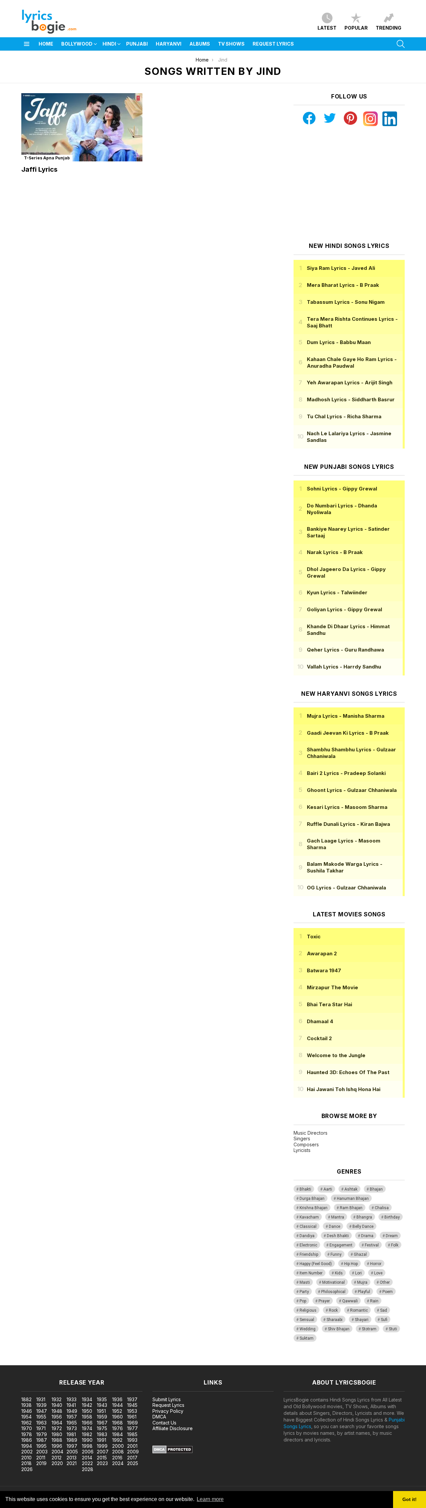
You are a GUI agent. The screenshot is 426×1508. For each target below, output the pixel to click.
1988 (57, 1440)
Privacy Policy (167, 1411)
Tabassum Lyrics (346, 302)
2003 (42, 1451)
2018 (26, 1463)
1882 (26, 1399)
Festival (372, 1245)
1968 (117, 1422)
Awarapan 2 (322, 953)
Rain (374, 1301)
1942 (87, 1405)
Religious (308, 1310)
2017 (132, 1457)
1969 (132, 1422)
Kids (339, 1273)
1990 (87, 1440)
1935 (102, 1399)
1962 (26, 1422)
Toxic (313, 936)
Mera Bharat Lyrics (343, 285)
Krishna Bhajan (313, 1208)
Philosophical (333, 1291)
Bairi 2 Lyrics (346, 773)
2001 (132, 1446)
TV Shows (231, 44)
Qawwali (350, 1301)
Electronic (308, 1245)
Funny (335, 1254)
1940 (57, 1405)
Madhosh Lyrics (351, 399)
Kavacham (309, 1217)
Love (378, 1273)
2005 (72, 1451)
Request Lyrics (273, 44)
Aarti (327, 1189)
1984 (117, 1434)
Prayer (324, 1301)
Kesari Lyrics (347, 807)
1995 (41, 1446)
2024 (117, 1463)
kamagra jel (117, 1362)
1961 (131, 1416)
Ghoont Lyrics (352, 790)
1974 (87, 1428)
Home (46, 44)
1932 (57, 1399)
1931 (40, 1399)
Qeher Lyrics (345, 650)
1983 (102, 1434)
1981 (71, 1434)
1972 (57, 1428)
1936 (117, 1399)
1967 (102, 1422)
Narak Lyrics (335, 552)
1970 (26, 1428)
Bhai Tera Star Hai (329, 1004)
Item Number (311, 1273)
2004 (57, 1451)
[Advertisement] (349, 184)
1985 (132, 1434)
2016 (117, 1457)
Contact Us (164, 1422)
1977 (132, 1428)
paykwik (94, 1362)
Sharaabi (334, 1319)
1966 (87, 1422)
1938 (26, 1405)
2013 (72, 1457)
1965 (72, 1422)
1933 (72, 1399)
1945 (132, 1405)
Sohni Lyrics (342, 488)
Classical (308, 1226)
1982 (87, 1434)
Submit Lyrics (166, 1399)
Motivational (333, 1282)
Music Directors (310, 1133)
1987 (41, 1440)
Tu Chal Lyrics (344, 416)
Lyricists (302, 1150)
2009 (133, 1451)
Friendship (309, 1254)
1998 (87, 1446)
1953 (132, 1411)
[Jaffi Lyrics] (81, 127)
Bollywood (77, 44)
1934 (87, 1399)
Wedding (308, 1329)
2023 (102, 1463)
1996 (57, 1446)
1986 (26, 1440)
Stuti (393, 1329)
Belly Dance (362, 1226)
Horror (375, 1263)
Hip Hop (351, 1263)
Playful (364, 1291)
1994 (26, 1446)
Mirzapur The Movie (332, 987)
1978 (26, 1434)
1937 (132, 1399)
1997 (72, 1446)
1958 (87, 1416)
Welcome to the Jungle (336, 1055)
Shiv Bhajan (338, 1329)
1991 (101, 1440)
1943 (102, 1405)
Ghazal (360, 1254)
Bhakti (305, 1189)
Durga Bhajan (312, 1198)
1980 (57, 1434)
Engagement (340, 1245)
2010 (26, 1457)
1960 (117, 1416)
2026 (27, 1469)
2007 (102, 1451)
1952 (117, 1411)
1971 (41, 1428)
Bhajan (376, 1189)
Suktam (307, 1338)
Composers (306, 1144)
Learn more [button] (210, 1499)
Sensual (307, 1319)
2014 (87, 1457)
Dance (334, 1226)
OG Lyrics (346, 887)
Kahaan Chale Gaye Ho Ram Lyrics (352, 362)
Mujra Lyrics (345, 716)
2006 (88, 1451)
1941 (71, 1405)
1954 (26, 1416)
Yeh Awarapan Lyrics (349, 382)
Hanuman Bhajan (353, 1198)
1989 (72, 1440)
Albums (199, 44)
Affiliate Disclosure (172, 1428)
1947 (41, 1411)
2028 (87, 1469)
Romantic (359, 1310)
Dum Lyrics (339, 342)
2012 (57, 1457)
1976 (117, 1428)
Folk (394, 1245)
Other (385, 1282)
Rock (333, 1310)
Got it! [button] (409, 1499)
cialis (32, 1362)
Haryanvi (168, 44)
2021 (72, 1463)
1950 (87, 1411)
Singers (302, 1138)
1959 (102, 1416)
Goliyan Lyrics (344, 609)
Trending (388, 28)
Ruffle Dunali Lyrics (348, 824)
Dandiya (307, 1235)
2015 (102, 1457)
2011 (40, 1457)
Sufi (384, 1319)
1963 (41, 1422)
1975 (102, 1428)
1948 (57, 1411)
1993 (132, 1440)
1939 (41, 1405)
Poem (387, 1291)
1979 (41, 1434)
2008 (118, 1451)
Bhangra (364, 1217)
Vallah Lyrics (344, 666)
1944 (117, 1405)
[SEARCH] (401, 44)
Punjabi (137, 44)
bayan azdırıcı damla (61, 1362)
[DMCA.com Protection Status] (172, 1451)
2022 (87, 1463)
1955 (41, 1416)
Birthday (392, 1217)
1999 (102, 1446)
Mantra (337, 1217)
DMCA (159, 1416)
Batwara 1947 (324, 970)
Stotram (369, 1329)
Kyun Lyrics (337, 592)
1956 (57, 1416)
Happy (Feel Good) (316, 1263)
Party (304, 1291)
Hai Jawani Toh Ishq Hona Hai (343, 1089)
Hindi (109, 44)
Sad (383, 1310)
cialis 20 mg (13, 1362)
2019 (41, 1463)
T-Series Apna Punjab (47, 157)
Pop (303, 1301)
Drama (367, 1235)
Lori (358, 1273)
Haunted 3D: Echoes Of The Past (348, 1072)
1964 (57, 1422)
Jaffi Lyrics (39, 169)
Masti (305, 1282)
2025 (132, 1463)
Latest (327, 28)
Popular (356, 28)
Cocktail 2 (319, 1038)
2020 (57, 1463)
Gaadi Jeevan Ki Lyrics (348, 733)
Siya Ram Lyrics (341, 268)
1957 (72, 1416)
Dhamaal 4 (320, 1021)
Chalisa (382, 1208)
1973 (72, 1428)
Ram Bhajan (351, 1208)
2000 (118, 1446)
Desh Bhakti (338, 1235)
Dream (392, 1235)
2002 (27, 1451)
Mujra (362, 1282)
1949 (72, 1411)
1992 (117, 1440)
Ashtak (350, 1189)
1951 (101, 1411)
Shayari (361, 1319)
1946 (26, 1411)
